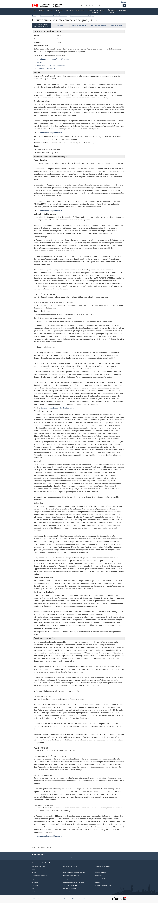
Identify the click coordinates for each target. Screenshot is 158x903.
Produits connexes (116, 25)
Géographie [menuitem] (69, 10)
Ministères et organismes (70, 866)
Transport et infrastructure (70, 885)
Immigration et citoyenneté (39, 875)
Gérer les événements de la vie (103, 885)
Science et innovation (100, 872)
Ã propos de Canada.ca (63, 899)
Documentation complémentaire (49, 132)
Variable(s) (60, 25)
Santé (33, 888)
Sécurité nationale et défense (71, 875)
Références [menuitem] (59, 10)
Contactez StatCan (37, 858)
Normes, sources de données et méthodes (53, 16)
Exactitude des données (46, 68)
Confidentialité (81, 899)
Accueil (34, 16)
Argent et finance (68, 892)
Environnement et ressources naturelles (74, 872)
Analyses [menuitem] (50, 10)
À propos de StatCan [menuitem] (112, 11)
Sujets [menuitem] (34, 10)
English (123, 2)
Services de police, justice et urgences (73, 882)
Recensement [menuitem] (80, 10)
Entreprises (35, 882)
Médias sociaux (36, 899)
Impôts (34, 892)
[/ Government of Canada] (47, 5)
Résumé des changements (79, 25)
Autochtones (98, 875)
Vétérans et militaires (100, 879)
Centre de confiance (68, 858)
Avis (73, 899)
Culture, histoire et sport (70, 879)
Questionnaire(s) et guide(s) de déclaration (53, 59)
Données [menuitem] (41, 10)
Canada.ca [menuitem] (122, 10)
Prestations (35, 885)
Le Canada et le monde (69, 888)
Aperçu (39, 62)
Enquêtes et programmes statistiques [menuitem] (96, 11)
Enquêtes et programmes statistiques (82, 16)
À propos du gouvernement (102, 866)
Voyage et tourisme (37, 879)
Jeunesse (97, 882)
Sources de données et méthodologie (51, 65)
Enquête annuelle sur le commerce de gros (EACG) (41, 25)
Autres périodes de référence (98, 25)
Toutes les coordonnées (38, 866)
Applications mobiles (48, 899)
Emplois (34, 872)
